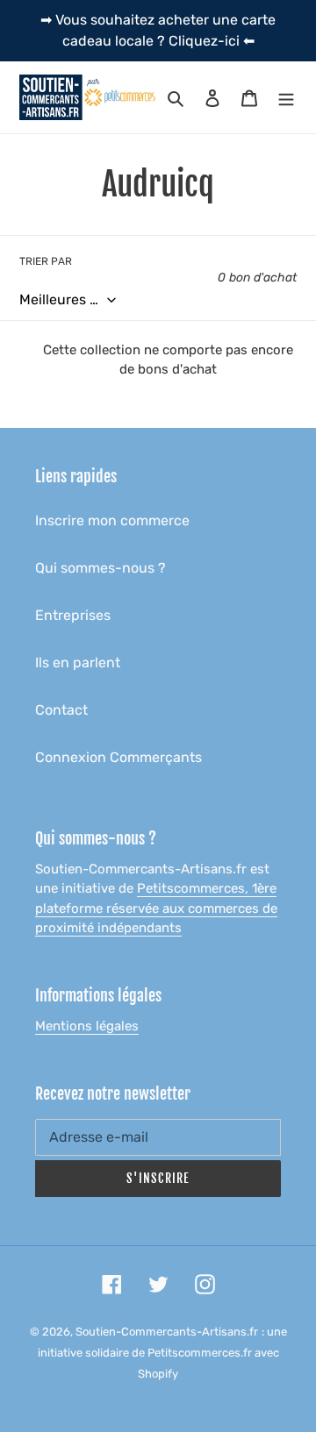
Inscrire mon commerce (112, 520)
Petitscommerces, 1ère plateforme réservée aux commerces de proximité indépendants (156, 908)
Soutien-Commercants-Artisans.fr (166, 1331)
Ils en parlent (77, 662)
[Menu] (286, 97)
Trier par (45, 261)
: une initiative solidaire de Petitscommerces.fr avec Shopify (162, 1352)
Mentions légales (87, 1026)
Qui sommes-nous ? (100, 567)
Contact (61, 710)
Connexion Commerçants (118, 757)
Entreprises (73, 615)
